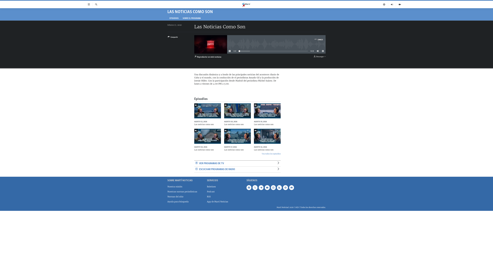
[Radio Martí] (392, 4)
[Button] (173, 37)
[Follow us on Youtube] (267, 187)
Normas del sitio (175, 196)
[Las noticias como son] (207, 110)
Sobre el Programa (192, 18)
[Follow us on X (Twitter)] (255, 187)
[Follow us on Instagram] (273, 187)
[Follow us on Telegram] (261, 187)
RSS (209, 196)
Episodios (174, 18)
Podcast (211, 191)
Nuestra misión (174, 186)
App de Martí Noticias (217, 201)
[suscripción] (291, 187)
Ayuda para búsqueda (178, 201)
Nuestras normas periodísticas (182, 191)
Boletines (211, 186)
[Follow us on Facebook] (248, 187)
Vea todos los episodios (271, 154)
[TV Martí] (400, 4)
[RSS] (279, 187)
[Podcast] (384, 4)
